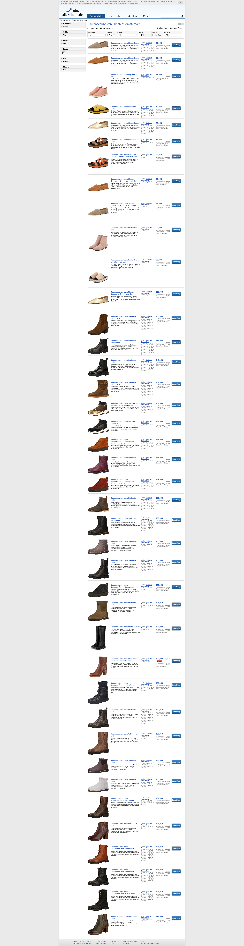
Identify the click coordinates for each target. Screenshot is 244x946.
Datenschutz (127, 943)
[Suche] (182, 16)
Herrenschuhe (114, 16)
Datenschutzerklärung (131, 3)
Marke (65, 40)
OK (180, 2)
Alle (65, 43)
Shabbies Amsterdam (79, 20)
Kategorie (67, 23)
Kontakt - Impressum (130, 941)
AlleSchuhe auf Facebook (150, 943)
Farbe (65, 49)
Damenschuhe (96, 16)
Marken (146, 16)
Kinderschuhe (132, 16)
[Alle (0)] (63, 52)
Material (66, 67)
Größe (65, 32)
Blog (142, 941)
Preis (65, 58)
